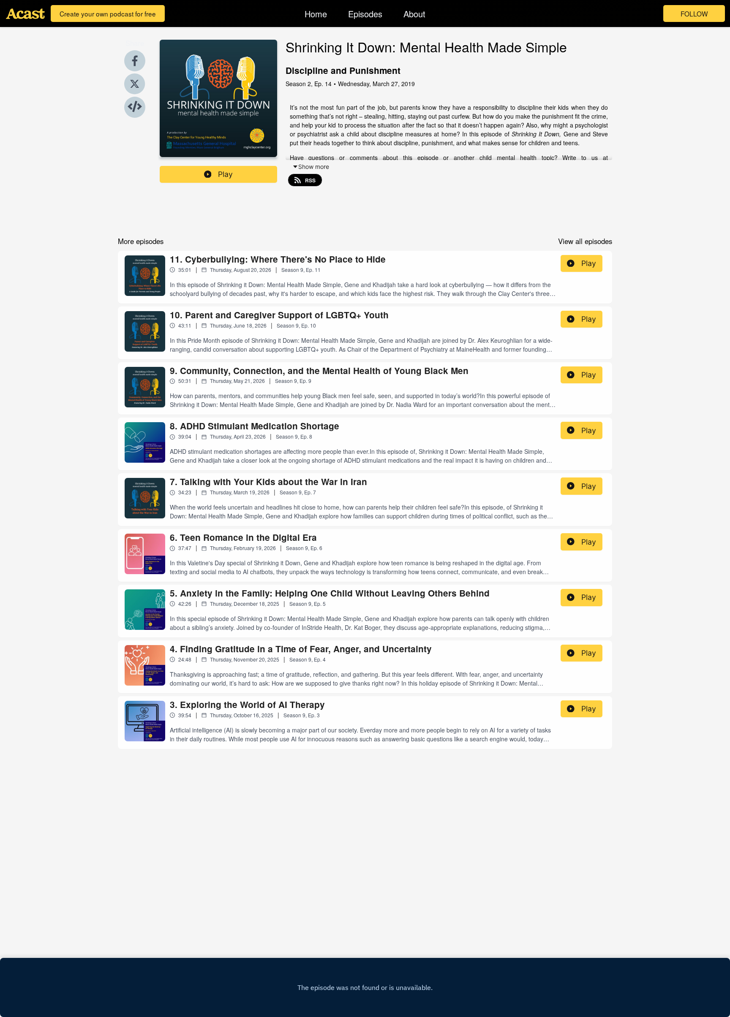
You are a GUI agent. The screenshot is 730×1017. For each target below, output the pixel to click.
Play (225, 174)
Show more (313, 166)
